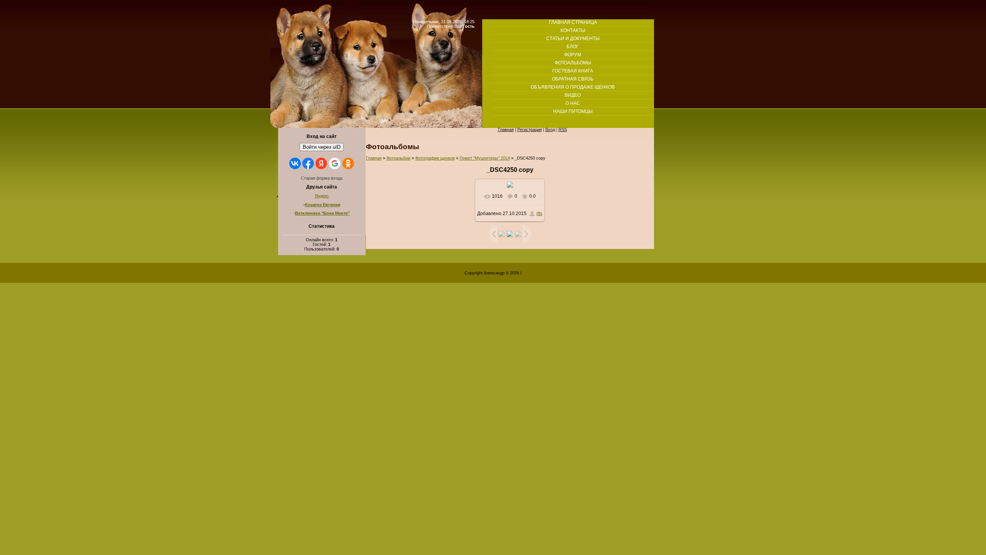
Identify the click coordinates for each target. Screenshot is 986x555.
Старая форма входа (321, 178)
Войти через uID (321, 147)
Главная (374, 158)
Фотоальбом (398, 158)
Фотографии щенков (435, 158)
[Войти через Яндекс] (321, 163)
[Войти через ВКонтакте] (295, 163)
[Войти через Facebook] (308, 163)
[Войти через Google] (335, 163)
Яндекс (322, 195)
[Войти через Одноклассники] (348, 163)
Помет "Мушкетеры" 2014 (484, 158)
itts (539, 213)
